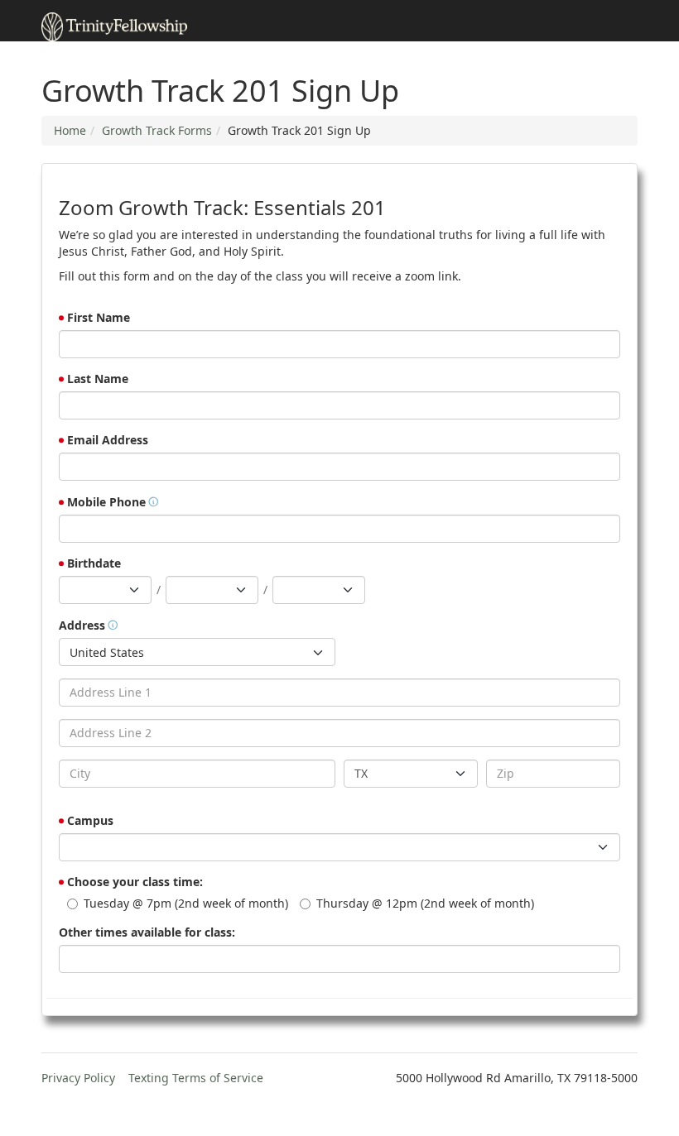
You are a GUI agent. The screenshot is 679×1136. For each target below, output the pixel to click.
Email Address (107, 440)
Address (82, 625)
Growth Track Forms (157, 130)
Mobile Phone (106, 502)
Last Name (97, 378)
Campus (90, 820)
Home (70, 130)
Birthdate (94, 563)
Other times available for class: (147, 932)
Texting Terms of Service (195, 1078)
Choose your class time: (135, 881)
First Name (98, 317)
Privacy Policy (78, 1078)
